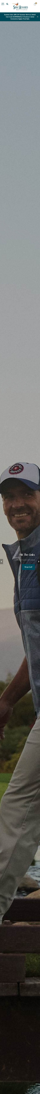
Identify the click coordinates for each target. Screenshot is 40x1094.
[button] (1, 561)
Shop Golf (28, 567)
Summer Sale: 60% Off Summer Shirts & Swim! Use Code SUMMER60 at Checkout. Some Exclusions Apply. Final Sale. (20, 17)
